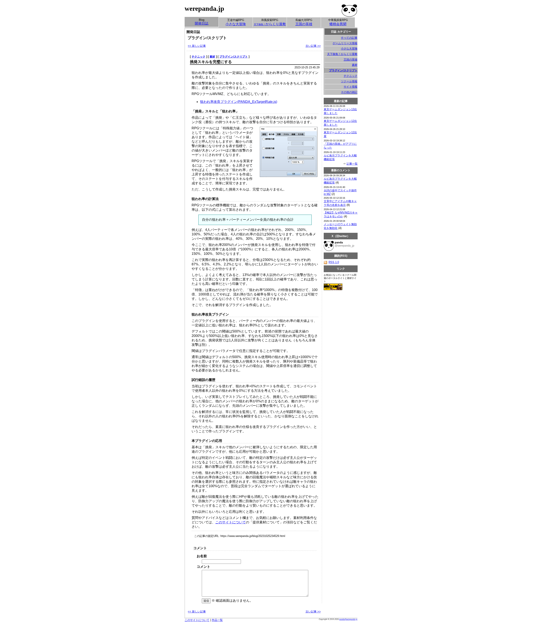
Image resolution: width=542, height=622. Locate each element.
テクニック (198, 56)
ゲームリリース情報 (345, 43)
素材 (212, 56)
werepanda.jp (204, 8)
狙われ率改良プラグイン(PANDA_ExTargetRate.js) (238, 101)
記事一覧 (352, 163)
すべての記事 (349, 37)
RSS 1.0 (334, 262)
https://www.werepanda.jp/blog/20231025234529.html (252, 536)
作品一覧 (217, 620)
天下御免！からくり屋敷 (342, 54)
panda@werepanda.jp (348, 619)
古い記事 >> (313, 45)
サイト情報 (350, 86)
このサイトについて (230, 522)
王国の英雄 (350, 59)
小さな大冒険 (349, 48)
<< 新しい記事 (197, 45)
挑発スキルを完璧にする (211, 62)
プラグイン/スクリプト (233, 56)
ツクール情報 (349, 81)
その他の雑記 (349, 92)
